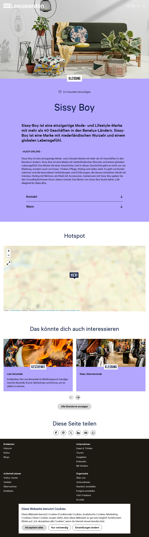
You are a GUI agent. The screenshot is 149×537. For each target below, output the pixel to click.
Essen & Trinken (84, 448)
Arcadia (80, 499)
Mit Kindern (82, 465)
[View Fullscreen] (8, 263)
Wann (30, 206)
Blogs (6, 456)
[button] (74, 275)
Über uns (80, 477)
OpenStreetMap (15, 310)
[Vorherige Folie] (71, 397)
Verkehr (7, 482)
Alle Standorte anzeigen (74, 406)
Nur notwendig (59, 527)
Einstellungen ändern (87, 527)
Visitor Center (10, 477)
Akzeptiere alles (34, 527)
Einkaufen (81, 461)
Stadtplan (8, 490)
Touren (80, 452)
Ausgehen (81, 456)
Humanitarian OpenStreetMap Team (48, 310)
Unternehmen (83, 482)
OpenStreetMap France (73, 310)
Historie (7, 448)
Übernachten (10, 486)
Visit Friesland (83, 495)
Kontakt (31, 196)
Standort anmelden (86, 486)
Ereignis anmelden (85, 490)
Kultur (6, 452)
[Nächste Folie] (77, 397)
